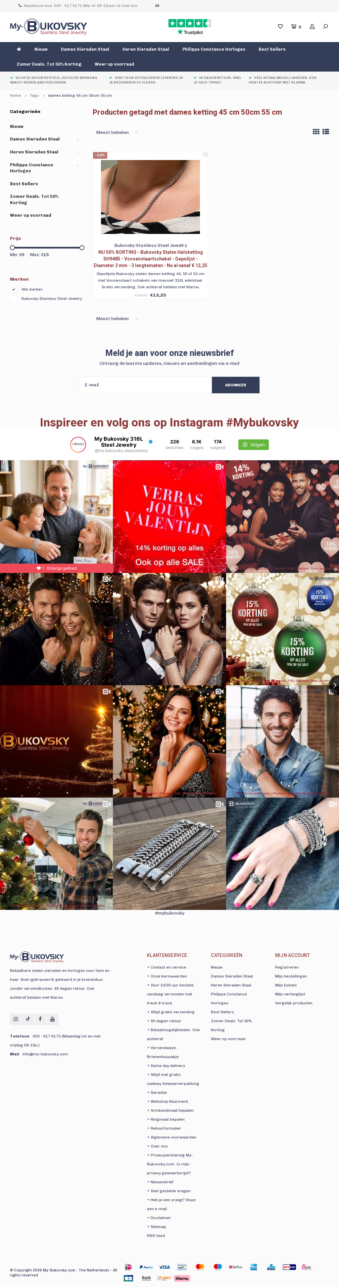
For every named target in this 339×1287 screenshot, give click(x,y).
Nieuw (41, 49)
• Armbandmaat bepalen (170, 1110)
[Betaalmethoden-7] (254, 1267)
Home (15, 95)
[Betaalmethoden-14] (182, 1278)
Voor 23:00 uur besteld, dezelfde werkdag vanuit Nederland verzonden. (53, 80)
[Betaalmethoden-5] (218, 1267)
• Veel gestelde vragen (169, 1191)
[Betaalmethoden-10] (307, 1267)
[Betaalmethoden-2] (164, 1267)
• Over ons (157, 1146)
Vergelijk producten (294, 1003)
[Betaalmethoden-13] (164, 1278)
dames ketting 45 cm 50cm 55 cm (80, 95)
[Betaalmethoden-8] (271, 1267)
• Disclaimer (159, 1217)
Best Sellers (272, 49)
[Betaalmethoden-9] (289, 1267)
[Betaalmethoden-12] (146, 1278)
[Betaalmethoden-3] (182, 1267)
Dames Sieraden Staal (85, 49)
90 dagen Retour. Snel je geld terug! (217, 80)
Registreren (287, 967)
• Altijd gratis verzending (171, 1012)
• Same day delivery (166, 1065)
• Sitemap (156, 1226)
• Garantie (157, 1092)
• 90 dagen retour (164, 1021)
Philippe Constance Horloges (213, 49)
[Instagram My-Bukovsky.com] (16, 1019)
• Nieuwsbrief (160, 1182)
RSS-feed (156, 1235)
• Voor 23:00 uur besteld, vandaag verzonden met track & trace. (170, 994)
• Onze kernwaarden (167, 976)
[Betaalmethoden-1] (128, 1267)
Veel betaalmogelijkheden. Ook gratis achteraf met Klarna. (282, 80)
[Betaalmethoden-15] (146, 1267)
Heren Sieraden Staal (145, 49)
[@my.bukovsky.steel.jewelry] (78, 444)
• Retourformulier (164, 1128)
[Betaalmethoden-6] (236, 1267)
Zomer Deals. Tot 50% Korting (49, 64)
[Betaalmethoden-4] (200, 1267)
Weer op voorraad (114, 64)
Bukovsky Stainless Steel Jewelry (52, 299)
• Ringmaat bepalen (166, 1119)
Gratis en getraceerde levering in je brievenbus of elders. (146, 80)
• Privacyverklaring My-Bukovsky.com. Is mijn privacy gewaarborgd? (170, 1164)
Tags (34, 95)
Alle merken (32, 289)
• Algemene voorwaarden (171, 1137)
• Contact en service (166, 967)
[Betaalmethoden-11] (128, 1278)
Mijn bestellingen (291, 976)
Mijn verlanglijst (290, 994)
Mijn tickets (286, 985)
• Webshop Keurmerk (167, 1101)
